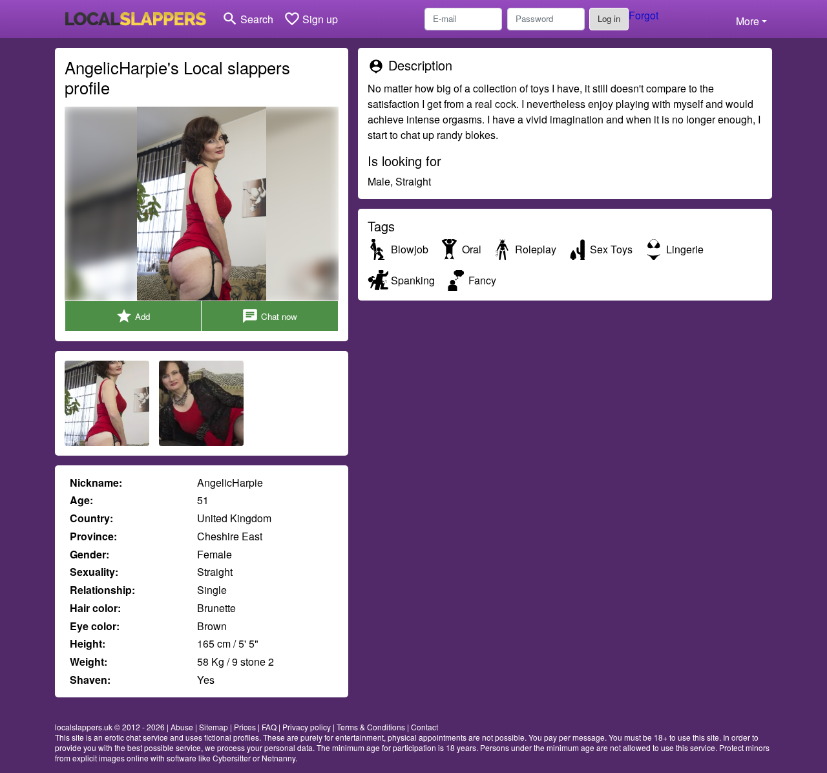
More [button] (747, 21)
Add (133, 316)
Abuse (182, 726)
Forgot (643, 15)
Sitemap (213, 726)
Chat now (269, 316)
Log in (609, 18)
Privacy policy (306, 726)
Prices (245, 726)
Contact (424, 726)
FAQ (269, 726)
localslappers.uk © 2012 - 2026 (110, 726)
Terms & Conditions (371, 726)
